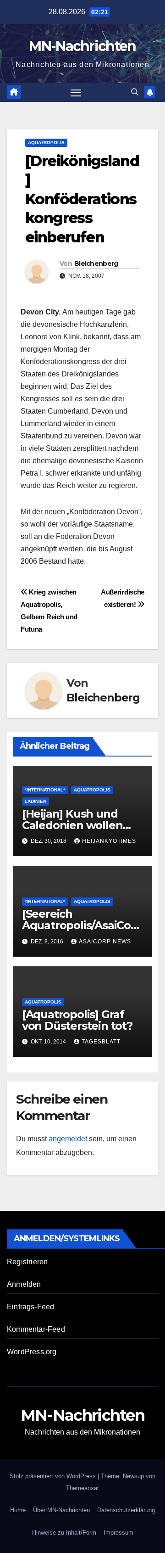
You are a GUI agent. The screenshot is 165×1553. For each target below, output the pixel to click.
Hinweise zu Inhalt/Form (64, 1532)
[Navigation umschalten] (76, 92)
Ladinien (35, 801)
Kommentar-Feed (36, 1329)
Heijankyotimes (109, 841)
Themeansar (82, 1488)
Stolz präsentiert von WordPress (54, 1476)
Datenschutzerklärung (126, 1510)
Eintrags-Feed (31, 1307)
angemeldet (68, 1139)
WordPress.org (32, 1352)
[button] (134, 92)
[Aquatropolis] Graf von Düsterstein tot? (77, 1020)
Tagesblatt (101, 1041)
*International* (45, 789)
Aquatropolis (46, 142)
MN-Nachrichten (82, 46)
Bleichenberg (96, 263)
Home (18, 1510)
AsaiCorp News (105, 941)
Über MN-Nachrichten (61, 1510)
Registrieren (27, 1262)
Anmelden (24, 1284)
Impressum (118, 1532)
